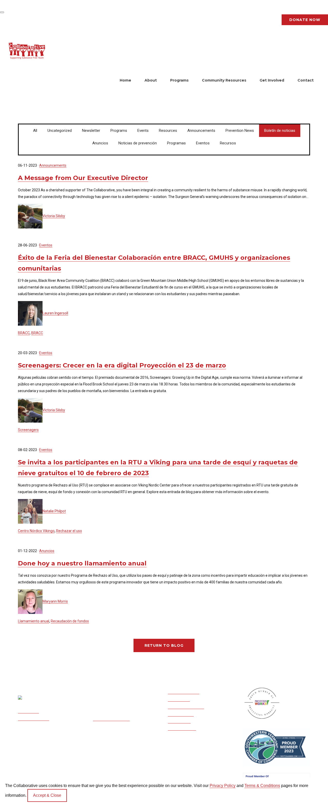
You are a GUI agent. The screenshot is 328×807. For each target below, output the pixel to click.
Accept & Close (47, 795)
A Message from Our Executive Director (83, 178)
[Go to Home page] (27, 51)
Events (143, 130)
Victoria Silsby (54, 216)
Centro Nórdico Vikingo (36, 531)
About (151, 80)
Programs (179, 80)
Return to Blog (164, 645)
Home (125, 80)
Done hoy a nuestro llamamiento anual (82, 563)
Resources (168, 130)
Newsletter (91, 130)
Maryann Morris (55, 601)
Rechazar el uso (69, 531)
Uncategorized (59, 130)
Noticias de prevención (137, 143)
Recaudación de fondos (70, 621)
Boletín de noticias (279, 130)
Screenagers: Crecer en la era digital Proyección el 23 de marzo (122, 365)
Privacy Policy (222, 785)
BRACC (24, 333)
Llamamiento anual (33, 621)
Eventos (203, 143)
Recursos (228, 143)
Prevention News (239, 130)
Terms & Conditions (262, 785)
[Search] (2, 12)
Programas (176, 143)
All (35, 130)
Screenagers (28, 430)
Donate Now (304, 19)
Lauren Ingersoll (55, 313)
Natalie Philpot (54, 511)
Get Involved (272, 80)
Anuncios (100, 143)
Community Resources (224, 80)
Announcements (201, 130)
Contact (306, 80)
